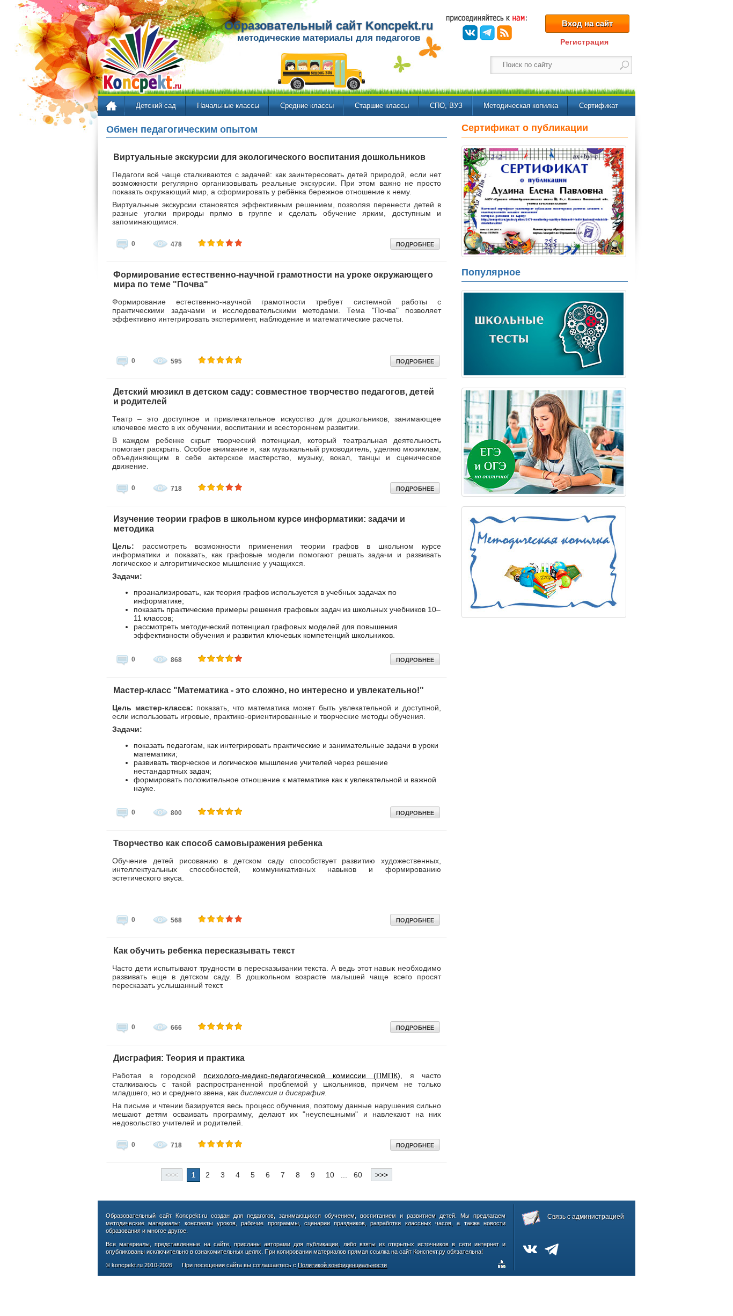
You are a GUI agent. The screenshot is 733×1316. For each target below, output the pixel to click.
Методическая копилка (520, 105)
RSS (504, 32)
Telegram (487, 32)
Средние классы (307, 105)
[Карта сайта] (503, 1265)
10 (330, 1174)
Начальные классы (228, 105)
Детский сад (156, 105)
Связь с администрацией (585, 1216)
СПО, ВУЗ (446, 105)
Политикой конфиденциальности (342, 1265)
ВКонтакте (470, 32)
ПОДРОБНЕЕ (415, 244)
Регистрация (584, 42)
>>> (381, 1174)
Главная (112, 106)
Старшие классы (382, 105)
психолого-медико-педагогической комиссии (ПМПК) (301, 1075)
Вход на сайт (587, 23)
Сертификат (598, 105)
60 (358, 1174)
